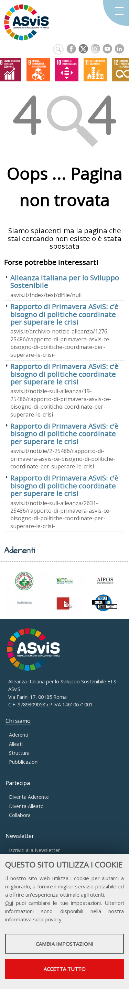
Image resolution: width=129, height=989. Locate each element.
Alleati (16, 744)
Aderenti (18, 734)
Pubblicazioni (24, 762)
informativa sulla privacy (33, 919)
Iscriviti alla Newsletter (34, 850)
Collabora (20, 815)
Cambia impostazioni (65, 943)
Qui (9, 902)
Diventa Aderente (29, 797)
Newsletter (20, 836)
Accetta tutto (65, 968)
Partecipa (18, 783)
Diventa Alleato (26, 806)
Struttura (19, 753)
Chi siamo (18, 721)
